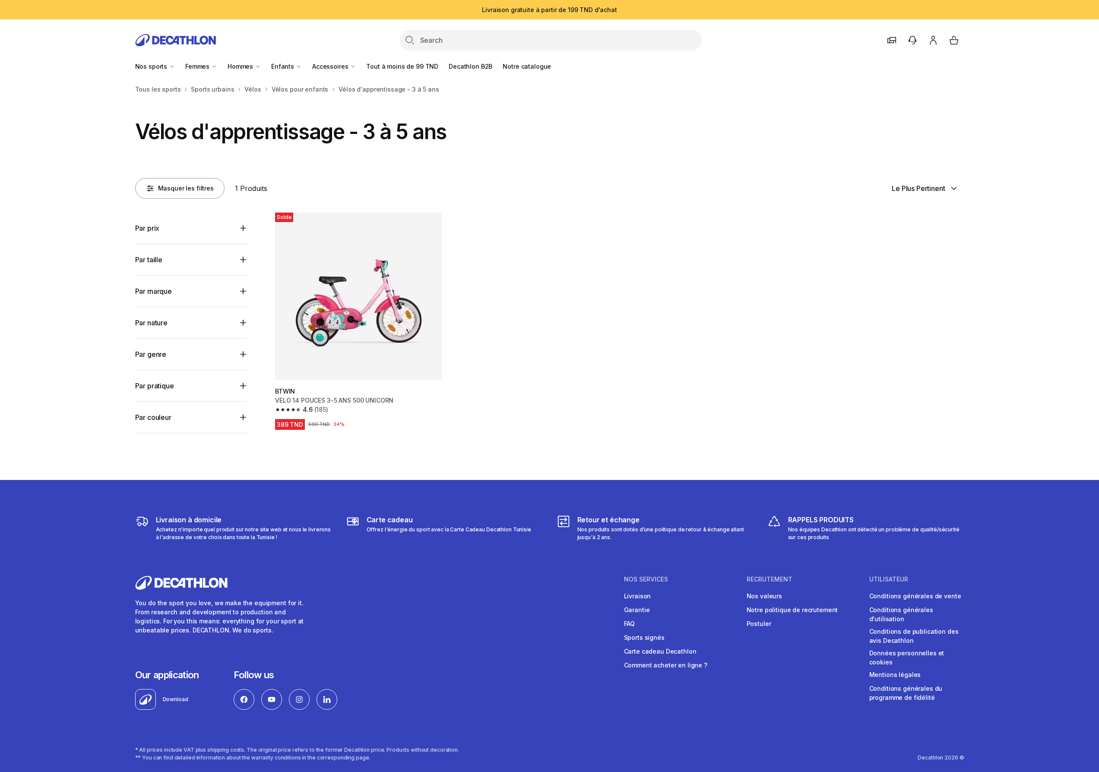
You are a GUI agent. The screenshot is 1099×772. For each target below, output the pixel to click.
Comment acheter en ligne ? (665, 665)
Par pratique (154, 385)
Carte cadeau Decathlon (660, 651)
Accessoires (331, 66)
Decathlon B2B (470, 66)
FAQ (629, 623)
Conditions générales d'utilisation (901, 614)
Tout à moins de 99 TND (402, 66)
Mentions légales (895, 674)
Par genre (151, 354)
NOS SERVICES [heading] (646, 579)
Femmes (198, 66)
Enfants (283, 66)
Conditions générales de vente (915, 596)
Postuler (759, 623)
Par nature (151, 322)
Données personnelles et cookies (906, 657)
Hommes (241, 66)
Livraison (637, 596)
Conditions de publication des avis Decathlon (914, 636)
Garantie (637, 609)
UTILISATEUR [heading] (888, 579)
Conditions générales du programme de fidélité (906, 693)
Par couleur (153, 417)
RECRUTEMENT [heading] (769, 579)
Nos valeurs (764, 596)
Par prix (147, 228)
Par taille (148, 259)
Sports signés (644, 637)
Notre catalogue (527, 66)
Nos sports (152, 66)
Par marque (153, 291)
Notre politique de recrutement (792, 609)
